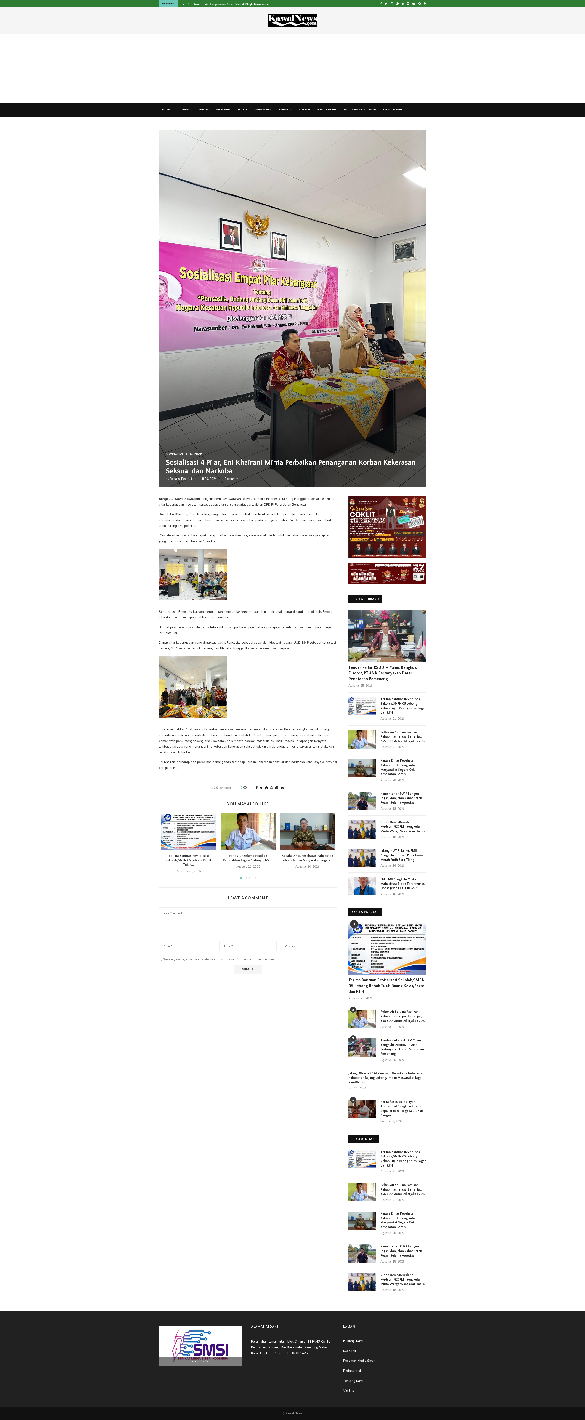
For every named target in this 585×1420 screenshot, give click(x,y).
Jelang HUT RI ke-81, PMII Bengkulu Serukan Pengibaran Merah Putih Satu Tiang (402, 855)
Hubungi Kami (327, 109)
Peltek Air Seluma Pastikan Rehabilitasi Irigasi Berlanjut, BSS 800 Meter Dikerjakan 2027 (403, 736)
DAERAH (183, 109)
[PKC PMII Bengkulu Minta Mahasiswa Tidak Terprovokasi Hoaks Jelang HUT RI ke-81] (362, 886)
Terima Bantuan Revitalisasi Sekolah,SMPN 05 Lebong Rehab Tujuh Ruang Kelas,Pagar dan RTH (403, 705)
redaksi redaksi (181, 479)
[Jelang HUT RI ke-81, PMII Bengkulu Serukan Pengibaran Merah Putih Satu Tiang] (362, 858)
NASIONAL (223, 109)
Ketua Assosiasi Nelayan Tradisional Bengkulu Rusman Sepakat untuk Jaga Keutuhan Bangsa (401, 1108)
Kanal (284, 109)
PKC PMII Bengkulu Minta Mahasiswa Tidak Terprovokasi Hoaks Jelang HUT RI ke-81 (402, 883)
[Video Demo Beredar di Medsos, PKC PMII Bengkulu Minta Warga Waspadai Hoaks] (362, 829)
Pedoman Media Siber (360, 109)
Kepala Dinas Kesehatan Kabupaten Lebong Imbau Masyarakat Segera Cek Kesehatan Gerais (398, 767)
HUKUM (204, 109)
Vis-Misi (304, 109)
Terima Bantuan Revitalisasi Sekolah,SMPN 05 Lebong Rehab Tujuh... (188, 860)
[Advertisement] (292, 69)
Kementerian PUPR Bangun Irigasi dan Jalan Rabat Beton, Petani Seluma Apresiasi (401, 798)
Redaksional (393, 109)
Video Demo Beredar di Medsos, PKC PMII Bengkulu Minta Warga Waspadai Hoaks (402, 827)
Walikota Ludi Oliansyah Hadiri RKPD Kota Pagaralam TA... (228, 3)
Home (166, 109)
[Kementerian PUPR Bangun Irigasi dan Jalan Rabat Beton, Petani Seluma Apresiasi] (362, 801)
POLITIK (242, 109)
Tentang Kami (172, 123)
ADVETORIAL (263, 109)
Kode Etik (196, 123)
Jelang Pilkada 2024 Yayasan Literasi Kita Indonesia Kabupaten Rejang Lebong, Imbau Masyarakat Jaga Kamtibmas (385, 1078)
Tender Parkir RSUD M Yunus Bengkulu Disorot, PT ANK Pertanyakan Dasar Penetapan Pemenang (382, 673)
